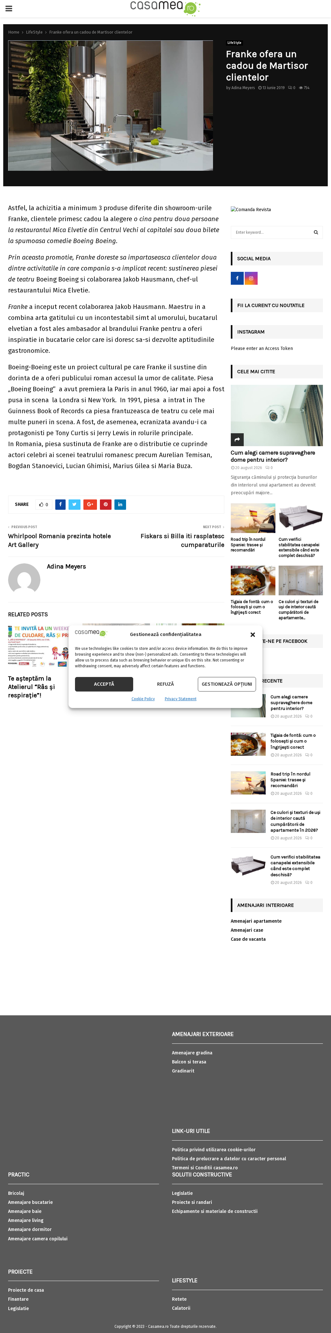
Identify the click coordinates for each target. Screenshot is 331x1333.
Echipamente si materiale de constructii (215, 1211)
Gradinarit (183, 1071)
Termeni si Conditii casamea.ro (205, 1168)
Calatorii (181, 1308)
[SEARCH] (316, 232)
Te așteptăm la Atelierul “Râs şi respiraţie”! (31, 687)
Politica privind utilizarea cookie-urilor (214, 1150)
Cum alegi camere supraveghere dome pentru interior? (273, 456)
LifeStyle (234, 43)
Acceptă (104, 684)
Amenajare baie (24, 1211)
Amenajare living (25, 1220)
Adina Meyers (243, 88)
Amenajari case (247, 930)
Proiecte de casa (26, 1290)
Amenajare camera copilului (38, 1239)
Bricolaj (16, 1193)
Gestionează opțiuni (227, 684)
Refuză (165, 684)
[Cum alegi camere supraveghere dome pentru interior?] (277, 415)
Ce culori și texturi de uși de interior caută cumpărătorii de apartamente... (298, 609)
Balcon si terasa (189, 1062)
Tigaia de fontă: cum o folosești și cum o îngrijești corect (252, 607)
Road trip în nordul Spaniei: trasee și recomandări (248, 545)
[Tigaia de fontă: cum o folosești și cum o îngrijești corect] (253, 580)
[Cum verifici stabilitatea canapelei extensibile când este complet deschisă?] (301, 518)
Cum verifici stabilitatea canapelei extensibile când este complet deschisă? (299, 547)
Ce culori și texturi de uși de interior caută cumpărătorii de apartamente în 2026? (295, 821)
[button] (253, 634)
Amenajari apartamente (256, 921)
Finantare (18, 1299)
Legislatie (18, 1308)
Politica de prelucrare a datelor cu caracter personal (229, 1159)
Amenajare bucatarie (30, 1202)
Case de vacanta (248, 939)
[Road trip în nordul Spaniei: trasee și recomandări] (253, 518)
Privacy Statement (181, 699)
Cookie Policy (143, 699)
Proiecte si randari (192, 1202)
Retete (179, 1299)
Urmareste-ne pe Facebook (272, 641)
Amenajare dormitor (30, 1229)
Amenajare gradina (192, 1053)
